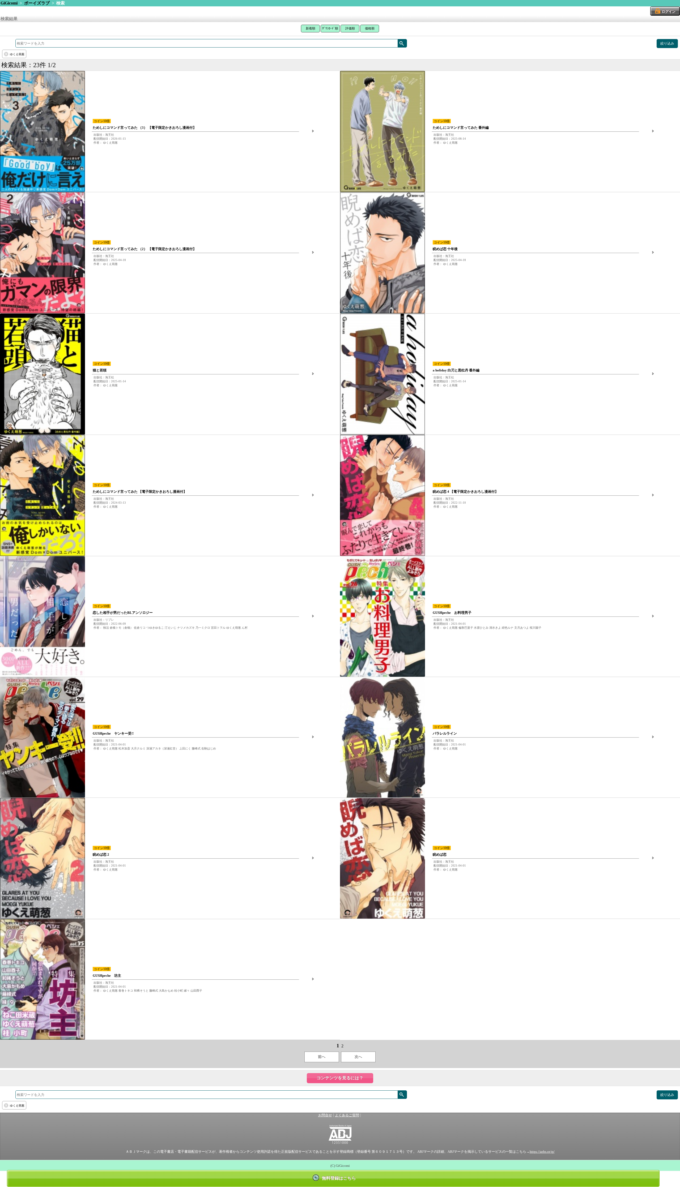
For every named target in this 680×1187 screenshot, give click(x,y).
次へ (358, 1057)
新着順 (310, 28)
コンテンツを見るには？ (340, 1077)
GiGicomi (9, 3)
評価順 (350, 28)
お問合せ (325, 1115)
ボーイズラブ (37, 3)
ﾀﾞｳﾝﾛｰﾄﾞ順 (330, 28)
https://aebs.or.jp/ (542, 1152)
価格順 (370, 28)
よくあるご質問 (347, 1115)
